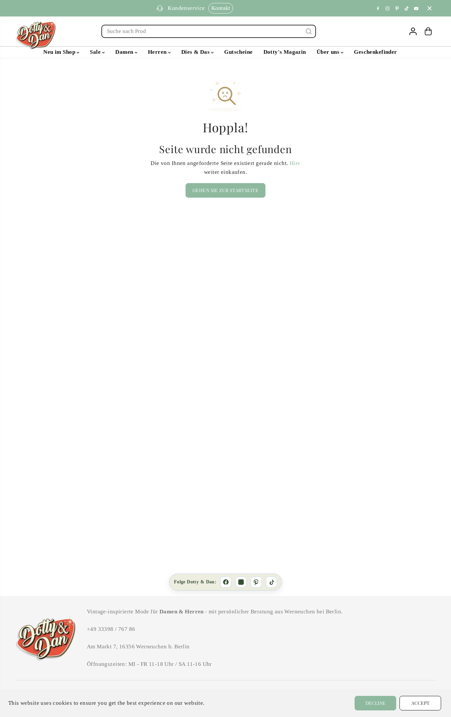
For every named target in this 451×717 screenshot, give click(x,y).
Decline (375, 703)
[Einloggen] (413, 31)
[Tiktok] (407, 8)
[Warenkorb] (428, 31)
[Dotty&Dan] (35, 34)
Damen (124, 52)
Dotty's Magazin (284, 52)
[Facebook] (378, 8)
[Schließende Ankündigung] (429, 8)
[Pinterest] (397, 8)
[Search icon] (308, 31)
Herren (158, 52)
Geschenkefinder (375, 52)
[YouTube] (416, 8)
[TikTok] (271, 582)
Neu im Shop (60, 52)
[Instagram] (388, 8)
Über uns (329, 52)
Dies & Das (196, 52)
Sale (96, 52)
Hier (295, 163)
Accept (420, 703)
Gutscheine (238, 52)
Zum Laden (253, 8)
